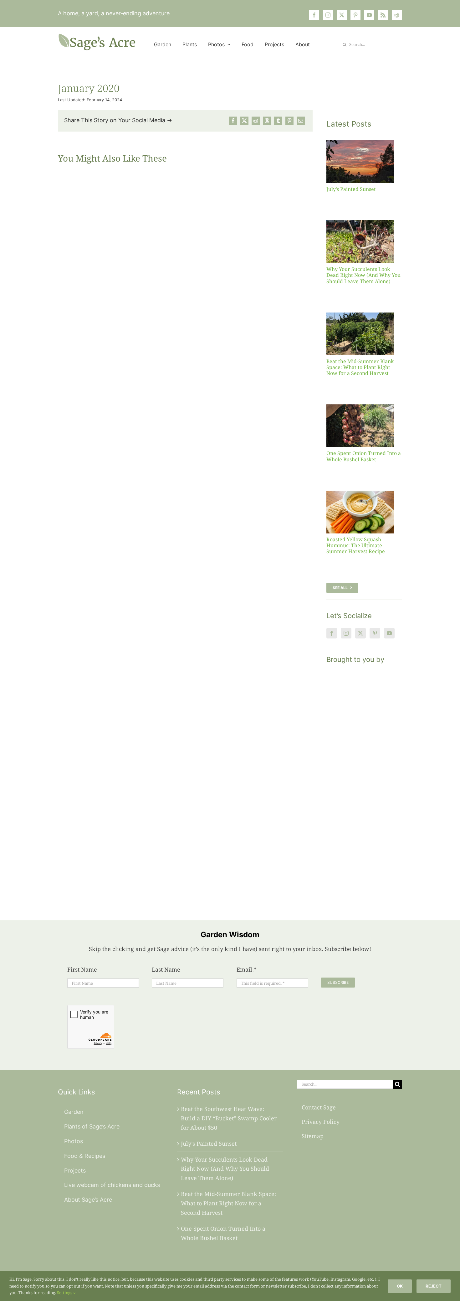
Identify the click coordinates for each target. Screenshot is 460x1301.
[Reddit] (255, 120)
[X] (244, 120)
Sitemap (313, 1136)
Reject (434, 1285)
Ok (400, 1285)
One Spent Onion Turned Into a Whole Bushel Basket (363, 456)
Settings (65, 1292)
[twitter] (341, 15)
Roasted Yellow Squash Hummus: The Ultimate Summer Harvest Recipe (355, 545)
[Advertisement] (364, 784)
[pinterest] (355, 15)
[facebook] (314, 15)
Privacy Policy (321, 1121)
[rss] (383, 15)
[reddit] (396, 15)
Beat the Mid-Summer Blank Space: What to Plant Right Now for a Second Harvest (360, 367)
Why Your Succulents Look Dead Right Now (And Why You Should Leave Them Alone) (363, 275)
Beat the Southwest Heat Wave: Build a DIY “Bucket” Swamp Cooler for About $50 (229, 1118)
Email (247, 969)
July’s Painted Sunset (351, 189)
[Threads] (267, 120)
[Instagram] (346, 633)
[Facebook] (233, 120)
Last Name (166, 969)
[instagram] (328, 15)
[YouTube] (389, 633)
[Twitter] (360, 633)
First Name (82, 969)
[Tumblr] (278, 120)
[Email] (300, 120)
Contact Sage (319, 1107)
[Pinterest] (289, 120)
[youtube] (369, 15)
